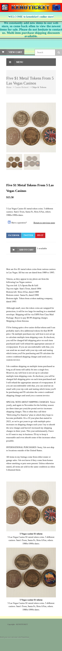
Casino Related (21, 87)
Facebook (13, 235)
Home (9, 87)
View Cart (15, 52)
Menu (19, 62)
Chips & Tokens (39, 87)
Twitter (28, 235)
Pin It (40, 235)
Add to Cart (26, 249)
